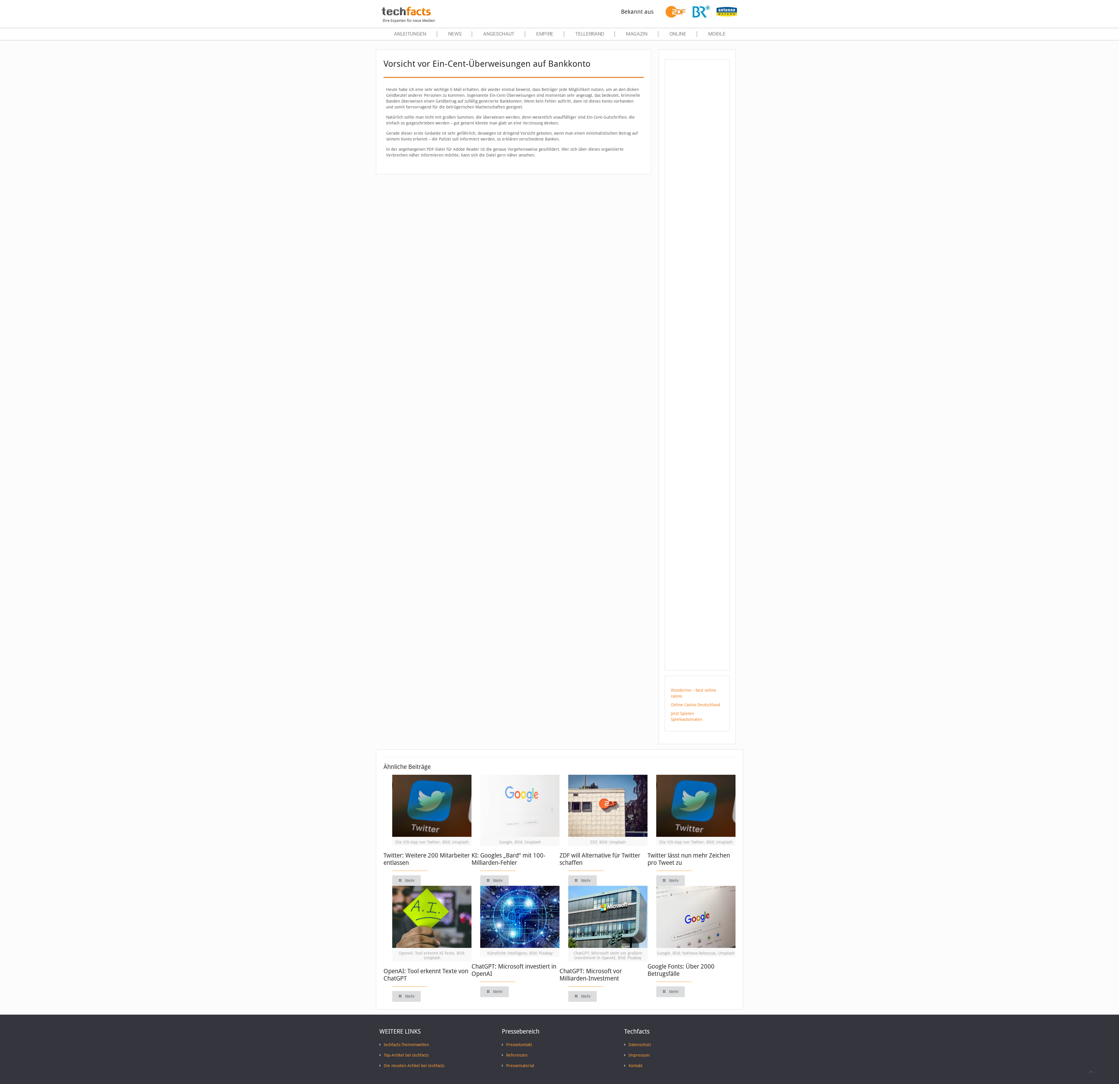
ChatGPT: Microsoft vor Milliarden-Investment (591, 974)
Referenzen (516, 1055)
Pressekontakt (519, 1044)
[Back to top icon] (1091, 1072)
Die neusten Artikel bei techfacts (414, 1065)
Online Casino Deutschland (695, 704)
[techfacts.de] (406, 14)
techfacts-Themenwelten (406, 1044)
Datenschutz (640, 1044)
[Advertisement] (697, 168)
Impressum (639, 1055)
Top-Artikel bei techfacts (406, 1055)
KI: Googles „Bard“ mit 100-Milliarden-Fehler (508, 859)
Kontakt (636, 1065)
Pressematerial (520, 1065)
